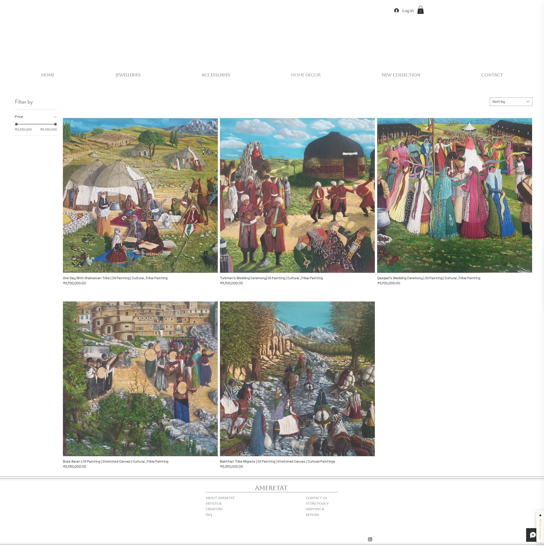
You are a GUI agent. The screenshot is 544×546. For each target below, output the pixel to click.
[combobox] (511, 101)
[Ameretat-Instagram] (370, 539)
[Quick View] (140, 195)
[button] (420, 10)
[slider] (16, 124)
